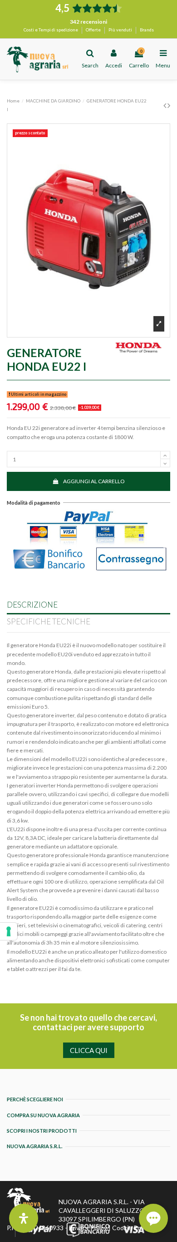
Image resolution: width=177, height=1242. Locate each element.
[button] (153, 1218)
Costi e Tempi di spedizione (51, 29)
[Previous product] (165, 105)
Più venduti (120, 29)
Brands (147, 29)
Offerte (94, 29)
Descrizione (32, 604)
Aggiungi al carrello (94, 481)
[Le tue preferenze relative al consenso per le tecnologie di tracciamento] (8, 931)
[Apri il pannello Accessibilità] (23, 1218)
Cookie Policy (131, 1228)
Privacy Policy (88, 1228)
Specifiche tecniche (48, 621)
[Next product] (168, 105)
